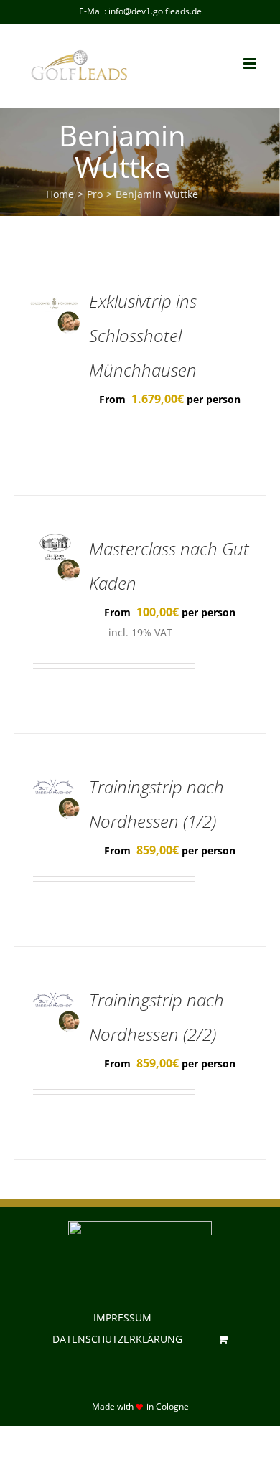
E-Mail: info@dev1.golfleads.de (140, 11)
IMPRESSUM (122, 1317)
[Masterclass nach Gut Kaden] (54, 542)
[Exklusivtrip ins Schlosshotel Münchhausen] (54, 295)
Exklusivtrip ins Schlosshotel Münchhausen (143, 335)
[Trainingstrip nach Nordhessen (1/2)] (54, 780)
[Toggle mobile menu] (250, 63)
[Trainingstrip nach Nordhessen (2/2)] (54, 993)
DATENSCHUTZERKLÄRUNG (117, 1339)
